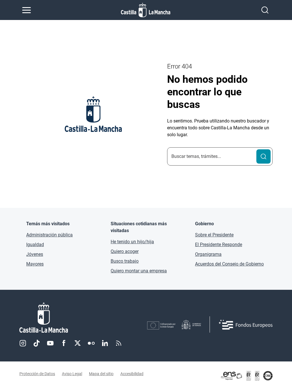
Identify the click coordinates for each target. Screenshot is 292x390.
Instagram (23, 343)
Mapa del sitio (101, 373)
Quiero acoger (125, 251)
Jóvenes (34, 254)
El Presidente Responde (218, 244)
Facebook (64, 343)
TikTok (36, 343)
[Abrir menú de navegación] (26, 10)
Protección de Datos (37, 373)
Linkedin (105, 343)
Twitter (77, 343)
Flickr (91, 343)
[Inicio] (83, 317)
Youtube (50, 343)
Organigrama (208, 254)
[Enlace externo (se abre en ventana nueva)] (246, 376)
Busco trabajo (125, 261)
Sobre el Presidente (214, 235)
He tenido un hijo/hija (132, 241)
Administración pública (49, 235)
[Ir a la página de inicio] (145, 10)
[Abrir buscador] (265, 10)
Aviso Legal (72, 373)
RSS (118, 343)
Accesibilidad (131, 373)
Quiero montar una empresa (139, 271)
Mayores (35, 264)
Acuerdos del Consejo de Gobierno (229, 264)
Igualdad (35, 244)
